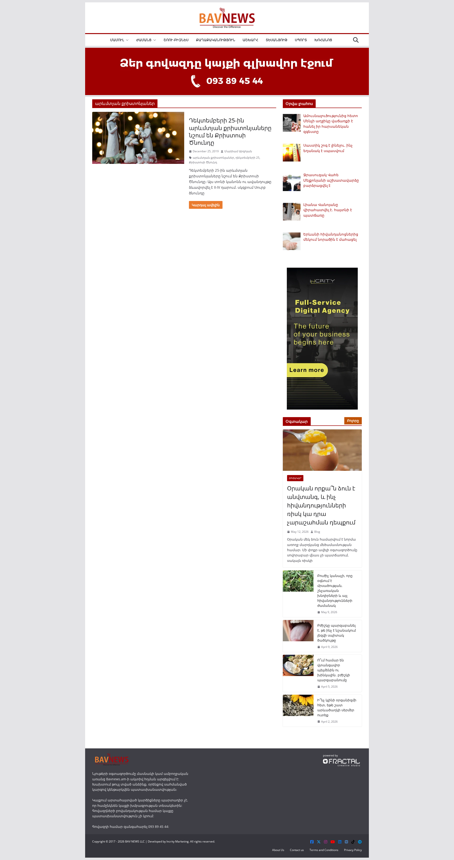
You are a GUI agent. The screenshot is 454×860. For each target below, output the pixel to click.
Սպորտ (301, 40)
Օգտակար (295, 478)
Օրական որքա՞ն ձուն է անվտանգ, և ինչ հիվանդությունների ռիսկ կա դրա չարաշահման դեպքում (321, 505)
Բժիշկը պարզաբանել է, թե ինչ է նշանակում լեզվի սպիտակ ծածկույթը (336, 632)
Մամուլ (117, 40)
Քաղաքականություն (215, 40)
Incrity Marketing (177, 841)
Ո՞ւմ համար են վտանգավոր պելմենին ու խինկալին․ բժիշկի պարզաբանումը (333, 670)
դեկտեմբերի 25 (247, 158)
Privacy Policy (353, 850)
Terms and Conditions (324, 850)
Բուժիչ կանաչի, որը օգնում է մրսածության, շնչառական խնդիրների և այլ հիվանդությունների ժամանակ (335, 590)
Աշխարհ (250, 40)
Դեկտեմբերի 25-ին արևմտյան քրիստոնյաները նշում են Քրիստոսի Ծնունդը (230, 131)
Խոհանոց (323, 40)
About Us (278, 850)
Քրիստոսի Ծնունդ (203, 162)
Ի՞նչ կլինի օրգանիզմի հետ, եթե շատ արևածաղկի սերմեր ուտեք (336, 707)
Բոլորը (353, 420)
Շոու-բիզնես (176, 40)
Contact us (297, 850)
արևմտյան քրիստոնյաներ (213, 158)
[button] (126, 40)
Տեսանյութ (276, 40)
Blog (317, 532)
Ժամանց (143, 40)
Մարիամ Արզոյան (238, 151)
